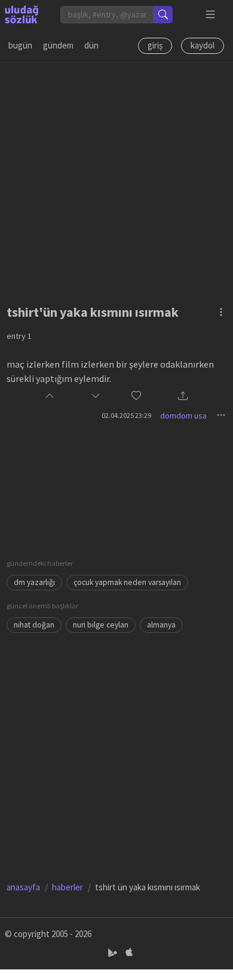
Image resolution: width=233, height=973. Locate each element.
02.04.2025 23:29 (126, 415)
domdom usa (183, 415)
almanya (161, 625)
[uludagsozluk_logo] (21, 14)
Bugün (20, 45)
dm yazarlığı (34, 582)
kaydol (202, 45)
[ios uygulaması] (129, 952)
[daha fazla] (211, 14)
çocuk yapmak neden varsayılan (127, 582)
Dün (91, 45)
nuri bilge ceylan (100, 625)
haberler (67, 887)
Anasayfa (23, 887)
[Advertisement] (116, 179)
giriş (155, 45)
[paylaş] (182, 396)
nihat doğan (34, 625)
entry (19, 336)
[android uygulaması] (113, 952)
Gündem (58, 45)
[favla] (136, 396)
